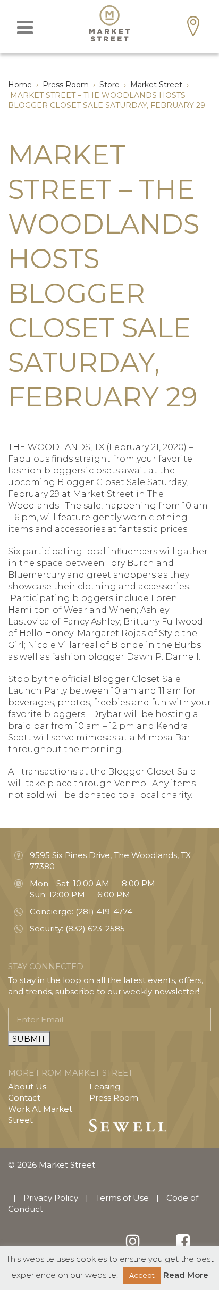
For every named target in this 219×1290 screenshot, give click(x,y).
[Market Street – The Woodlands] (109, 23)
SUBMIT (29, 1039)
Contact (24, 1098)
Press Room (113, 1098)
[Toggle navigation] (25, 27)
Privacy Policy (50, 1198)
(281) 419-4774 (103, 911)
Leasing (104, 1086)
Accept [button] (142, 1275)
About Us (27, 1086)
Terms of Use (122, 1198)
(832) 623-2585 (95, 928)
